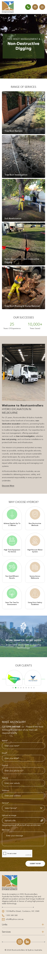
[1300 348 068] (28, 7)
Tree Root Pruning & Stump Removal (22, 306)
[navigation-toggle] (42, 7)
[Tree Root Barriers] (23, 112)
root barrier (26, 439)
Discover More (8, 485)
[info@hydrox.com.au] (35, 7)
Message (6, 830)
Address (5, 790)
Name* (5, 740)
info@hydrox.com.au (14, 919)
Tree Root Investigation (16, 174)
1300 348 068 (13, 726)
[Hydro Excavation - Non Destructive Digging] (23, 244)
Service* (5, 803)
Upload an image (9, 815)
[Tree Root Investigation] (23, 156)
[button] (13, 687)
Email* (4, 753)
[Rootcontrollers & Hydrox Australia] (8, 7)
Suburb (5, 778)
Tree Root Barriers (13, 131)
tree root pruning (9, 439)
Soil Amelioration (13, 218)
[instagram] (20, 942)
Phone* (5, 765)
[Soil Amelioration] (23, 200)
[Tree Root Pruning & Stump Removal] (23, 287)
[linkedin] (27, 941)
